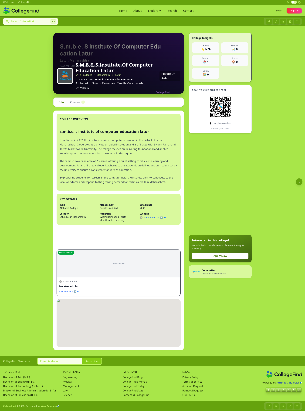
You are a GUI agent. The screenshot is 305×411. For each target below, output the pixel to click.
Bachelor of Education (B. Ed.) (20, 395)
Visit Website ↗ (67, 291)
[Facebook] (269, 21)
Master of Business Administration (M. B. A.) (29, 390)
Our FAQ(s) (189, 395)
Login (279, 10)
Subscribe (91, 361)
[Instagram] (290, 21)
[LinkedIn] (283, 21)
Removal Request (192, 390)
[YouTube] (297, 21)
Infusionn (54, 407)
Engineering (70, 377)
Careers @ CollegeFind (136, 395)
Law (65, 390)
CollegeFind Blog (133, 377)
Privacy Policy (190, 377)
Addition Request (192, 386)
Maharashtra (104, 74)
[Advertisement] (213, 184)
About (137, 11)
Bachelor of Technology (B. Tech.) (23, 386)
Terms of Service (192, 381)
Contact (188, 11)
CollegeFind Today (133, 386)
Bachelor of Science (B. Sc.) (19, 381)
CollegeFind (9, 406)
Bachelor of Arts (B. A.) (16, 377)
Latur (118, 74)
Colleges (87, 74)
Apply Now (220, 256)
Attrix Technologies (288, 382)
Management (71, 386)
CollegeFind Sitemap (135, 381)
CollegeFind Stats (133, 390)
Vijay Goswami (49, 406)
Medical (67, 381)
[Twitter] (276, 21)
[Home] (77, 75)
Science (67, 395)
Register (294, 10)
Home (123, 11)
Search (172, 11)
